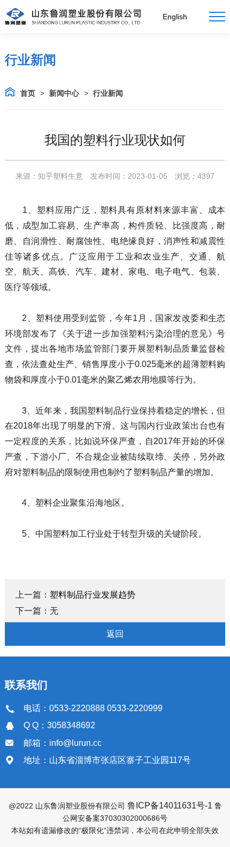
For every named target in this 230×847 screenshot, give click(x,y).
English (175, 16)
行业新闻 (108, 93)
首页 (27, 93)
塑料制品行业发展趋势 (92, 594)
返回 (115, 633)
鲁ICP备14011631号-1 (169, 805)
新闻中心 (64, 93)
